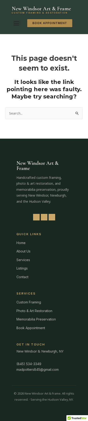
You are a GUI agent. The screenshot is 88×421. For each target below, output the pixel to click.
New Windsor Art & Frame (41, 9)
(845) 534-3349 (28, 364)
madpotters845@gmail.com (37, 369)
